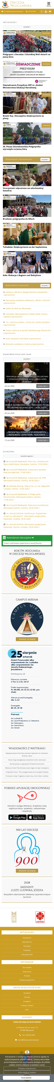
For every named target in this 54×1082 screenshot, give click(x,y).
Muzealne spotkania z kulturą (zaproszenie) (25, 344)
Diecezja (21, 4)
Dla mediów (27, 967)
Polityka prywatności (27, 980)
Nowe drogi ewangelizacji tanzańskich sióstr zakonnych (27, 760)
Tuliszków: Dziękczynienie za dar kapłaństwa (25, 247)
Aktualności (17, 24)
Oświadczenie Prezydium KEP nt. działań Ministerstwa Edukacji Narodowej (23, 86)
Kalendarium (27, 942)
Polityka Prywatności (27, 1068)
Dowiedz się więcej (27, 639)
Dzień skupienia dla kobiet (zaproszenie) (23, 338)
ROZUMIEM (26, 1078)
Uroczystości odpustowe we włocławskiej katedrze (23, 189)
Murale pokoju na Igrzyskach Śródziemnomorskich (27, 764)
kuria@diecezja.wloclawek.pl (28, 1040)
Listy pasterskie (27, 954)
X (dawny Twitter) (27, 1005)
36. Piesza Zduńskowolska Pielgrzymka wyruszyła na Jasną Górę (22, 147)
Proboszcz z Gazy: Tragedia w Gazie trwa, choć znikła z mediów (27, 776)
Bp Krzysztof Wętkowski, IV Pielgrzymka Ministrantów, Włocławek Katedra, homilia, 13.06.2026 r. (22, 497)
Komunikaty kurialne (27, 285)
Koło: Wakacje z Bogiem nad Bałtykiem (22, 275)
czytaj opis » (43, 386)
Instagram (27, 1001)
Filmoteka (27, 946)
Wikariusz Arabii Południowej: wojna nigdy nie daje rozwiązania (27, 768)
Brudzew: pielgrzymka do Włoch (18, 219)
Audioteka (18, 453)
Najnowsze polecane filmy (17, 356)
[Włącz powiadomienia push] (41, 11)
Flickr (27, 1010)
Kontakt (27, 976)
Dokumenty (27, 972)
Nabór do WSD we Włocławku (18, 308)
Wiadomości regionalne (27, 159)
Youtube (27, 997)
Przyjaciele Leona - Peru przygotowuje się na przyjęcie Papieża (27, 772)
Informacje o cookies (27, 1072)
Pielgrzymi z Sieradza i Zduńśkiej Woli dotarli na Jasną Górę (26, 55)
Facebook (27, 993)
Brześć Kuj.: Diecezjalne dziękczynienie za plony (23, 117)
